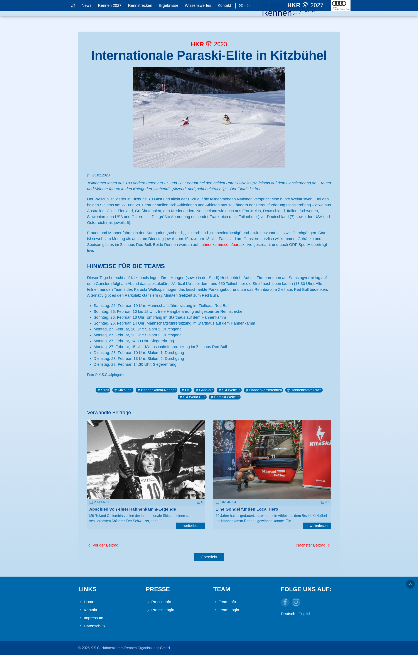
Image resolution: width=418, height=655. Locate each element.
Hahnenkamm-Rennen (158, 390)
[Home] (72, 5)
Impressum (93, 618)
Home (88, 602)
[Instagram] (296, 602)
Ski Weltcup (231, 390)
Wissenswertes (198, 5)
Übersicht (209, 557)
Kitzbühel (125, 390)
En (248, 5)
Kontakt (224, 5)
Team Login (228, 610)
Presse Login (162, 610)
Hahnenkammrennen (265, 390)
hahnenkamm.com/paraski (222, 244)
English (304, 614)
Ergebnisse (168, 5)
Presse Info (160, 602)
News (86, 5)
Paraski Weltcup (226, 397)
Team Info (227, 602)
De (241, 5)
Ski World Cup (194, 397)
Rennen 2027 (109, 5)
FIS (187, 390)
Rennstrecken (140, 5)
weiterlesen (192, 526)
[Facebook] (285, 602)
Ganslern (206, 390)
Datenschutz (94, 626)
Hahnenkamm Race (306, 390)
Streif (105, 390)
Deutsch (288, 614)
